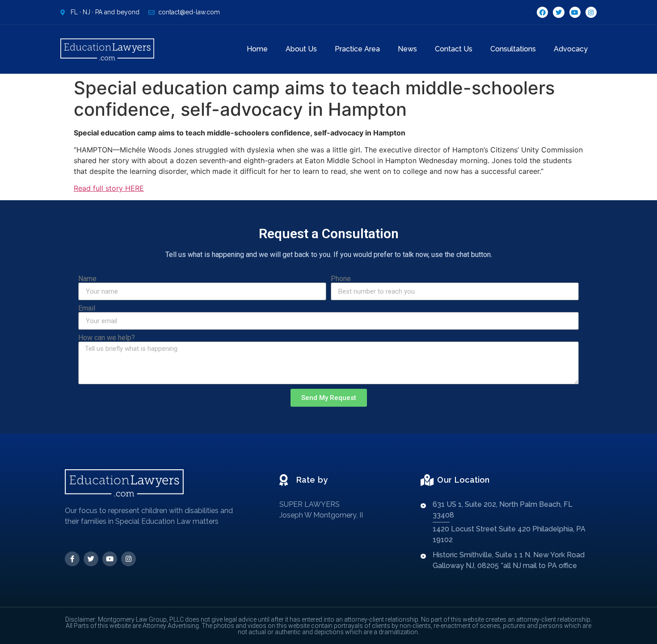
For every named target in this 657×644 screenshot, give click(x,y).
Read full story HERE (109, 188)
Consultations (513, 49)
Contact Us (453, 49)
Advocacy (571, 49)
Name (87, 278)
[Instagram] (591, 12)
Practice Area (357, 49)
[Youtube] (575, 12)
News (407, 49)
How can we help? (106, 337)
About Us (301, 49)
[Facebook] (542, 12)
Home (257, 49)
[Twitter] (558, 12)
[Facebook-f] (72, 558)
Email (86, 308)
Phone (341, 278)
